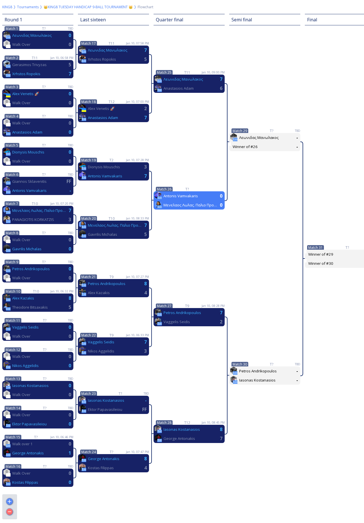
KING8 (7, 7)
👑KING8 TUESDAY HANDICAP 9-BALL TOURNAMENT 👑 (88, 7)
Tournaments (28, 7)
